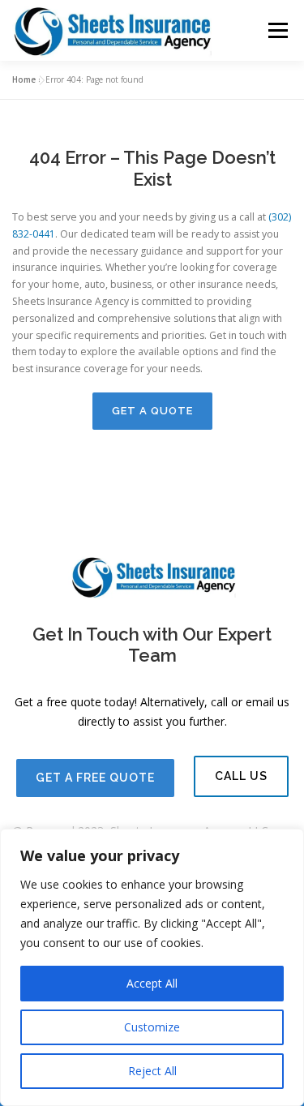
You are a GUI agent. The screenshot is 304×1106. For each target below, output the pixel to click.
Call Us (241, 775)
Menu (276, 30)
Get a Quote (152, 411)
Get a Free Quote (95, 777)
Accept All (152, 983)
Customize (152, 1027)
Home (24, 79)
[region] (152, 967)
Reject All (152, 1070)
